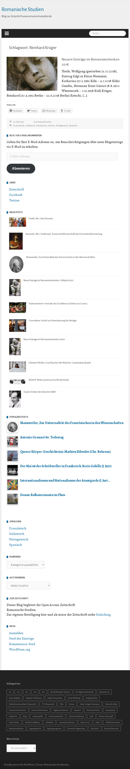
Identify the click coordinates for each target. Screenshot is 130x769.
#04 (35, 692)
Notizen (51, 125)
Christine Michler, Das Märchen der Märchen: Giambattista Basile (60, 362)
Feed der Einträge (21, 638)
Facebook (15, 195)
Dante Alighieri (14, 698)
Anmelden (16, 633)
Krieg (25, 716)
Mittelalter (49, 722)
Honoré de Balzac (93, 710)
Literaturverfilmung (76, 716)
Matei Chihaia (14, 722)
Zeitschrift (16, 189)
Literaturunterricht (56, 716)
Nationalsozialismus (67, 722)
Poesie (97, 722)
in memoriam (110, 710)
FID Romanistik (48, 704)
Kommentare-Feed (22, 644)
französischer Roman (39, 710)
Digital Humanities (54, 698)
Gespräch (77, 710)
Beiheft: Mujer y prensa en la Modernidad (49, 380)
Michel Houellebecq (32, 722)
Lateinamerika (37, 716)
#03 (26, 692)
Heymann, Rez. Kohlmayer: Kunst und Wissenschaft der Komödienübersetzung (63, 234)
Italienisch (30, 125)
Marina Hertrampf (106, 716)
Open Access (85, 722)
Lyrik (91, 716)
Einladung (103, 614)
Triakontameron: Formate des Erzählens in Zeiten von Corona (58, 303)
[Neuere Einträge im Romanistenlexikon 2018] (32, 73)
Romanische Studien (23, 9)
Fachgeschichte (91, 698)
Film (61, 704)
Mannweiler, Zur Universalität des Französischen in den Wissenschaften (60, 257)
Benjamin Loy (104, 692)
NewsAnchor (50, 764)
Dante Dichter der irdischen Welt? (40, 392)
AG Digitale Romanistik (84, 692)
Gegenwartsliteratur (60, 710)
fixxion (71, 704)
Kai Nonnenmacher (43, 121)
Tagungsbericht (35, 728)
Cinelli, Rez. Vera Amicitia (41, 218)
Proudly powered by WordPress (19, 764)
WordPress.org (19, 649)
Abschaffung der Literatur (60, 692)
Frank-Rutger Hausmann (90, 704)
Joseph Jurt (13, 716)
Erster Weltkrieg (74, 698)
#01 (10, 692)
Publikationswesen (112, 722)
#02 (18, 692)
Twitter (14, 200)
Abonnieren (21, 168)
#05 (43, 692)
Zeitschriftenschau (111, 728)
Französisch (18, 125)
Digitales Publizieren (34, 698)
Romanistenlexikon (16, 728)
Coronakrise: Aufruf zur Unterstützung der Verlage (53, 320)
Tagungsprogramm (54, 728)
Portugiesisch (62, 125)
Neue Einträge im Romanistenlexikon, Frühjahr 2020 (48, 280)
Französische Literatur (17, 710)
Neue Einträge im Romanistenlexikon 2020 (44, 339)
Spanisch (73, 125)
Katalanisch (41, 125)
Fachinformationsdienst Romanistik (22, 704)
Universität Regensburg (76, 728)
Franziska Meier (111, 704)
